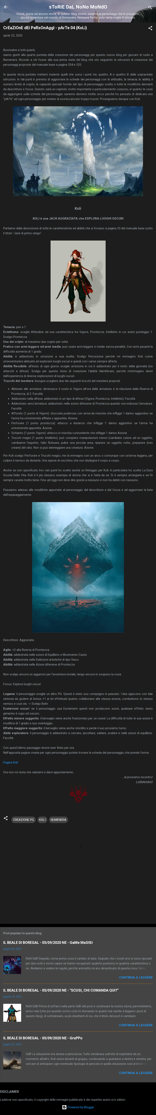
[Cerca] (150, 8)
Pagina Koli (10, 762)
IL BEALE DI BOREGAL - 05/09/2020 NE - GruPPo (42, 1038)
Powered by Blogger (80, 1107)
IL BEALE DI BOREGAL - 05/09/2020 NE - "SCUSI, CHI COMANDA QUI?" (60, 990)
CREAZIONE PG (23, 820)
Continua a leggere (136, 977)
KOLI (42, 820)
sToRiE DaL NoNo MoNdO (78, 7)
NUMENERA (58, 820)
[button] (150, 29)
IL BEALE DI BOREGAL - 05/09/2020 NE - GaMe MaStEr (48, 942)
